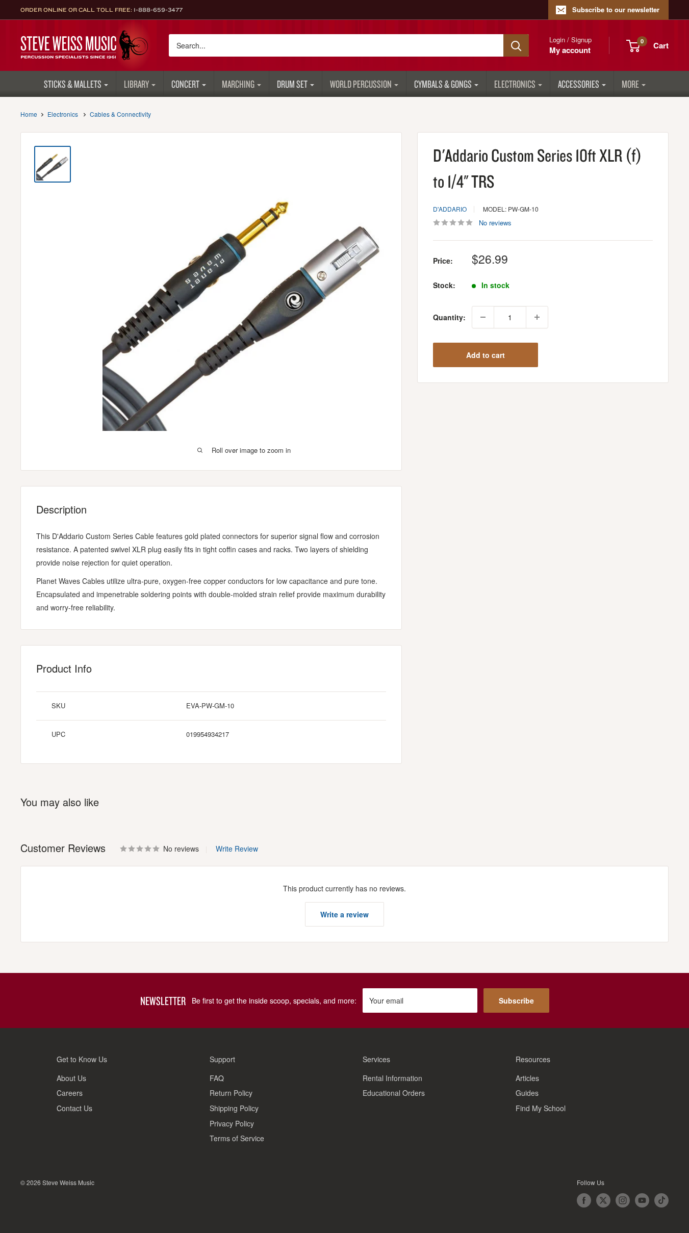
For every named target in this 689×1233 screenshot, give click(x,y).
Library (136, 84)
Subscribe (516, 1000)
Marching (238, 84)
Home (28, 114)
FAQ (217, 1078)
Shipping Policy (234, 1108)
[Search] (516, 45)
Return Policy (231, 1093)
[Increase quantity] (537, 317)
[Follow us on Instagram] (623, 1200)
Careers (70, 1093)
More (630, 84)
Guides (527, 1093)
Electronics (514, 84)
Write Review (237, 848)
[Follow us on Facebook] (584, 1200)
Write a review (344, 914)
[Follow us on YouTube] (642, 1200)
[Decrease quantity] (483, 317)
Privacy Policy (232, 1123)
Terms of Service (237, 1138)
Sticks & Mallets (72, 84)
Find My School (541, 1108)
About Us (71, 1078)
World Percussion (361, 84)
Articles (527, 1078)
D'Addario (450, 208)
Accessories (578, 84)
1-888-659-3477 (158, 9)
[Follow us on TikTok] (661, 1200)
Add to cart (485, 355)
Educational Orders (394, 1093)
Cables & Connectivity (120, 114)
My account (570, 50)
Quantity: (449, 317)
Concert (185, 84)
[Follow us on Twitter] (603, 1200)
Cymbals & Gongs (443, 84)
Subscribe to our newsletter (615, 9)
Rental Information (392, 1078)
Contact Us (74, 1108)
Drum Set (292, 84)
